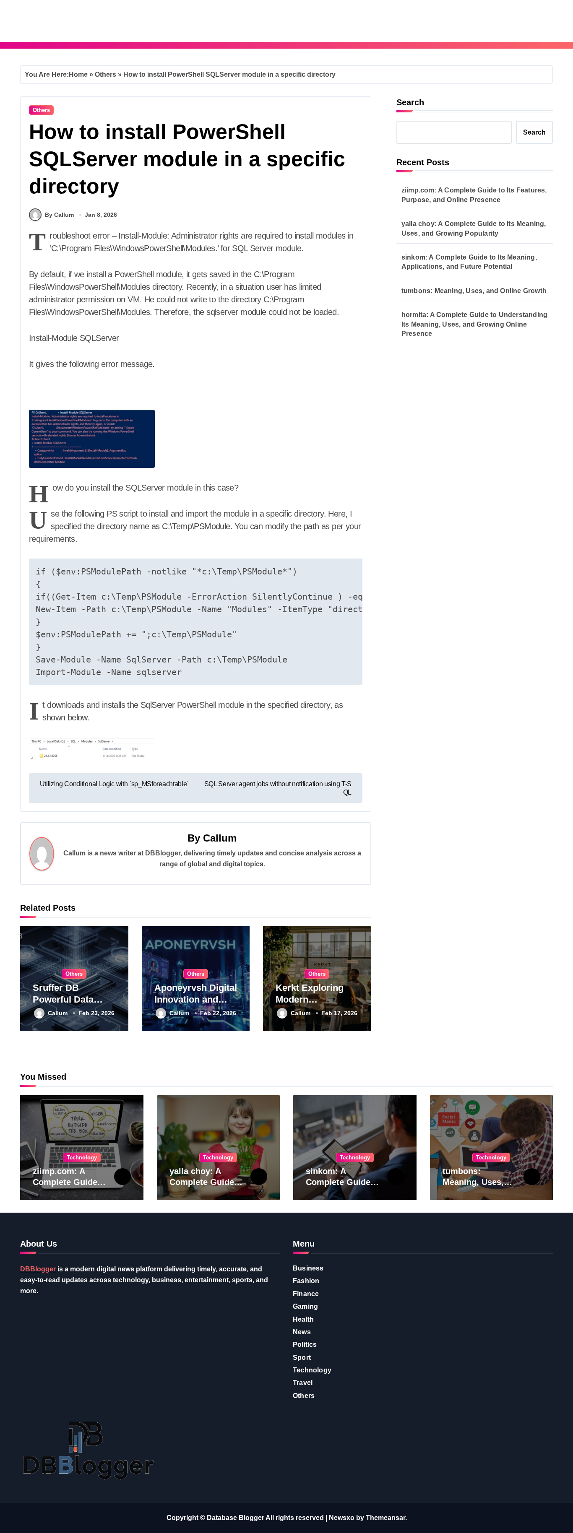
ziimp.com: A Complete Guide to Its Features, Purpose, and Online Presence (474, 195)
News (302, 1332)
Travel (303, 1382)
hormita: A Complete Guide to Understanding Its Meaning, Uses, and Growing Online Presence (474, 324)
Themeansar (385, 1517)
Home (78, 74)
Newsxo (341, 1517)
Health (303, 1319)
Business (308, 1268)
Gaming (305, 1306)
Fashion (306, 1280)
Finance (306, 1293)
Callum (220, 838)
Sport (302, 1357)
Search (410, 102)
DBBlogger (38, 1269)
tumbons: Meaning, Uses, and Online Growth (474, 290)
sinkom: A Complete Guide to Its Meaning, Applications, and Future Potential (469, 262)
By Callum (59, 214)
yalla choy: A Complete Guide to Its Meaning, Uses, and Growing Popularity (473, 228)
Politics (305, 1344)
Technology (82, 1157)
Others (105, 74)
